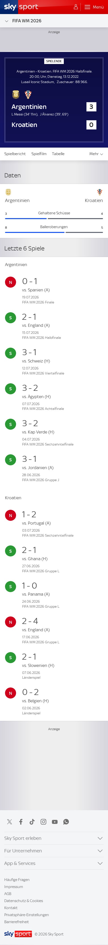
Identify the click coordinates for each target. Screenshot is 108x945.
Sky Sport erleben (22, 838)
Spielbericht (15, 153)
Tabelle (58, 153)
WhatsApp (66, 821)
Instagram (43, 821)
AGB (7, 894)
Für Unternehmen (23, 851)
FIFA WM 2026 (26, 20)
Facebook (21, 821)
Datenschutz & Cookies (23, 901)
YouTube (54, 821)
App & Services (19, 863)
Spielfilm (38, 153)
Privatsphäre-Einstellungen (26, 915)
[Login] (76, 7)
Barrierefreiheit (16, 922)
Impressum (13, 887)
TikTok (32, 821)
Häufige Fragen (17, 879)
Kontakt (11, 908)
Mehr (94, 153)
